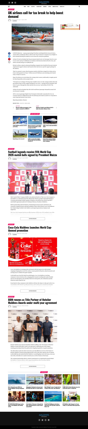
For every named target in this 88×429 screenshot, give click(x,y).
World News (27, 103)
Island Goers (39, 6)
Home (25, 6)
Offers (49, 6)
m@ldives (15, 20)
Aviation (22, 103)
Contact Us (62, 6)
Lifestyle (33, 6)
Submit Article (55, 6)
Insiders (44, 6)
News (28, 6)
